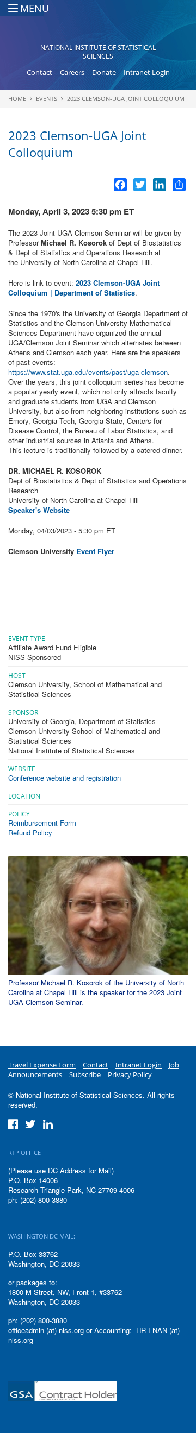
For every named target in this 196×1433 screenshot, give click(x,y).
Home (17, 99)
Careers (72, 72)
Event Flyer (95, 551)
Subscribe (85, 1074)
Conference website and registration (66, 777)
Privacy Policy (130, 1074)
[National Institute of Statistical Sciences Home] (98, 25)
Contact (39, 72)
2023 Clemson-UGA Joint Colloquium (126, 99)
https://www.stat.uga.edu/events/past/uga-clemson (88, 372)
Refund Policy (30, 832)
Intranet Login (147, 72)
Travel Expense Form (42, 1065)
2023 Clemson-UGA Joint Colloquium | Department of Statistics (84, 288)
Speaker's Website (39, 510)
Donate (104, 72)
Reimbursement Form (42, 823)
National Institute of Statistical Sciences (98, 52)
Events (46, 99)
